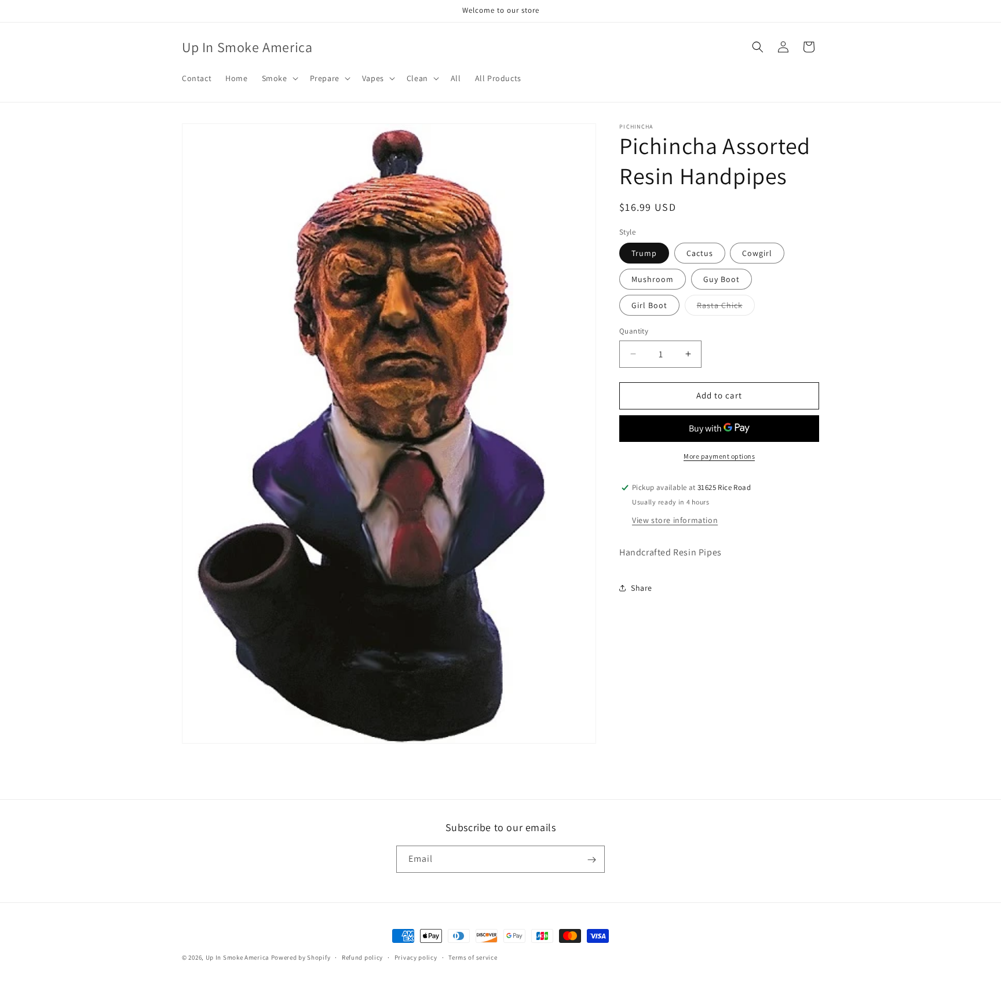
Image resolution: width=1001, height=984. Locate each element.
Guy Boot (721, 279)
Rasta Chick (726, 307)
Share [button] (641, 588)
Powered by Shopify (301, 957)
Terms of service (472, 957)
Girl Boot (649, 305)
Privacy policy (415, 957)
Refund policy (362, 957)
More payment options (719, 456)
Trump (644, 253)
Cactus (699, 253)
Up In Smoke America (237, 957)
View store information (675, 520)
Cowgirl (757, 253)
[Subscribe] (591, 859)
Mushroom (652, 279)
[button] (279, 78)
